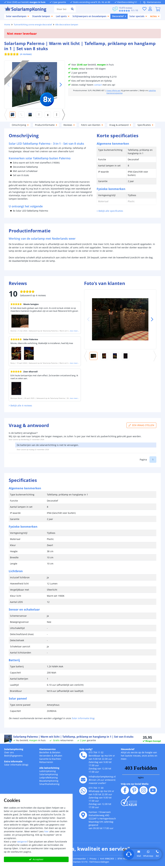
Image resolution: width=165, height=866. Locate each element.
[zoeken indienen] (72, 9)
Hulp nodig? (86, 749)
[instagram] (144, 790)
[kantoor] (83, 815)
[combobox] (61, 9)
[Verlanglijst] (144, 8)
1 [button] (153, 459)
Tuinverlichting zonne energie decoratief (33, 24)
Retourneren (46, 762)
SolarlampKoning (13, 749)
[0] (158, 9)
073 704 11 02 (96, 752)
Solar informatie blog (83, 718)
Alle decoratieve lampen (66, 24)
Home (7, 24)
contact (98, 84)
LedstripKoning (47, 771)
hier (46, 831)
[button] (59, 84)
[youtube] (153, 790)
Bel (157, 855)
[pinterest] (134, 790)
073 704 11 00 (96, 787)
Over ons (9, 752)
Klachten (56, 758)
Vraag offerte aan (113, 90)
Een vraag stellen (143, 425)
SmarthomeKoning (49, 784)
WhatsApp (148, 855)
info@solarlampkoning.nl (102, 776)
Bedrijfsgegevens (13, 755)
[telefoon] (83, 755)
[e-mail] (83, 779)
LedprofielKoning (48, 777)
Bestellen (44, 752)
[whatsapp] (83, 791)
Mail (139, 855)
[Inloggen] (150, 8)
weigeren (22, 841)
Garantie (44, 758)
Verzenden (45, 755)
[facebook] (125, 790)
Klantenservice (154, 2)
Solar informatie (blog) (16, 764)
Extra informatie (13, 761)
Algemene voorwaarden (74, 858)
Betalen (56, 752)
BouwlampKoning (48, 780)
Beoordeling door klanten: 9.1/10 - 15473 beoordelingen (82, 861)
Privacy (93, 858)
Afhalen (58, 755)
